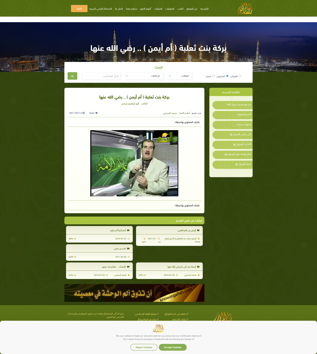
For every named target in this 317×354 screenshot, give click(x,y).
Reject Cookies (144, 347)
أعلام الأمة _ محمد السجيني (176, 113)
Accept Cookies (172, 347)
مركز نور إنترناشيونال (147, 319)
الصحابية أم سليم (118, 230)
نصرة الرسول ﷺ (243, 163)
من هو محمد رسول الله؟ (238, 104)
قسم (208, 76)
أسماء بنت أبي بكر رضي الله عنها (182, 266)
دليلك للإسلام (179, 319)
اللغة (79, 8)
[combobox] (180, 76)
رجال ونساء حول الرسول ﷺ (238, 153)
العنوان (234, 76)
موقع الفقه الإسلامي (146, 313)
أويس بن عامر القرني (186, 230)
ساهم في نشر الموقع (176, 313)
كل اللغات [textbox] (155, 75)
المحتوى (221, 76)
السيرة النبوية (244, 114)
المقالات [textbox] (185, 75)
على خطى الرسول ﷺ (240, 133)
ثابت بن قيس (120, 248)
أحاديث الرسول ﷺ (242, 143)
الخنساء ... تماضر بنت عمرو (114, 266)
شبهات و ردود (244, 124)
